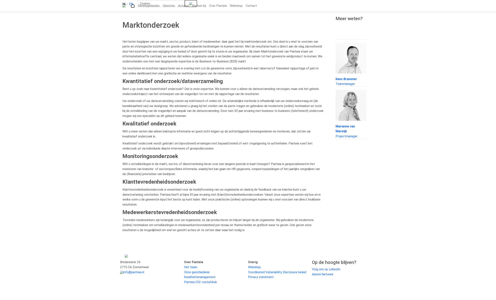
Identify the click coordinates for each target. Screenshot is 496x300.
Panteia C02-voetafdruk (200, 282)
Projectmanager (346, 131)
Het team (190, 267)
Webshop (254, 267)
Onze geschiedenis (197, 272)
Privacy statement (261, 277)
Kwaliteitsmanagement (200, 277)
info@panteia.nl (133, 272)
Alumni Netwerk (322, 274)
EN (131, 4)
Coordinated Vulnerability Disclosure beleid (277, 272)
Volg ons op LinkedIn (326, 269)
